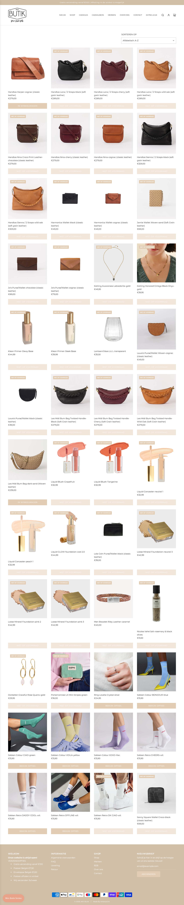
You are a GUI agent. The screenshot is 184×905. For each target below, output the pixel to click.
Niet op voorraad (71, 106)
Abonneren (149, 874)
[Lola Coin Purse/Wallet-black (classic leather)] (113, 529)
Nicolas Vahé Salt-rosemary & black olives (154, 633)
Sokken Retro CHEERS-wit (150, 755)
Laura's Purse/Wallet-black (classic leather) (25, 420)
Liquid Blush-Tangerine (106, 481)
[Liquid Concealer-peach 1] (27, 533)
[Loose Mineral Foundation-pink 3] (70, 598)
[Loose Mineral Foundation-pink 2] (27, 598)
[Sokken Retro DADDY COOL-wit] (27, 792)
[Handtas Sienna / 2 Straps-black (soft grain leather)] (156, 133)
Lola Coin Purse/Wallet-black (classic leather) (112, 555)
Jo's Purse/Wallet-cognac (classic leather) (67, 289)
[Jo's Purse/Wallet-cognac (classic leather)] (70, 263)
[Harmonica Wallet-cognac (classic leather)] (113, 198)
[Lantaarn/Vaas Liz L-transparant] (113, 328)
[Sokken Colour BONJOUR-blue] (156, 671)
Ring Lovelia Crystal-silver (107, 695)
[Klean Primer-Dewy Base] (27, 328)
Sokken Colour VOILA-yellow (65, 755)
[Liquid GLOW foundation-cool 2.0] (70, 528)
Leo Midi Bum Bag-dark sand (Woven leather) (27, 485)
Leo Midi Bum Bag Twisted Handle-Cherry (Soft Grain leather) (111, 420)
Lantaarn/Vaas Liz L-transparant (110, 351)
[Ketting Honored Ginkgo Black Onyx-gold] (156, 262)
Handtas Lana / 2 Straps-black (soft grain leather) (68, 93)
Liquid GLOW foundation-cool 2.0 (68, 552)
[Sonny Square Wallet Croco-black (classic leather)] (156, 793)
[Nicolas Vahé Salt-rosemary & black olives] (156, 603)
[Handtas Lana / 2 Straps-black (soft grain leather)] (70, 68)
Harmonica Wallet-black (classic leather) (67, 224)
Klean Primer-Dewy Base (20, 351)
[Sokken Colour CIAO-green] (27, 732)
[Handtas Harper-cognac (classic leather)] (27, 68)
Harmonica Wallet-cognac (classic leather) (111, 224)
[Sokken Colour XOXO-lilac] (113, 732)
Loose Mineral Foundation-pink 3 (67, 621)
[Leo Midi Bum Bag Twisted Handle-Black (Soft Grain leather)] (70, 394)
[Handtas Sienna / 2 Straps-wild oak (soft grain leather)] (27, 198)
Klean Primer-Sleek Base (63, 351)
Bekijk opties (113, 706)
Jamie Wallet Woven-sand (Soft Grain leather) (155, 224)
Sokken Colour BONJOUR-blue (152, 695)
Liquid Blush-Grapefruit (63, 481)
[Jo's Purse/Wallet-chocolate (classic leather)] (27, 263)
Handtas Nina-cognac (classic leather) (113, 157)
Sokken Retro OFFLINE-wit (64, 815)
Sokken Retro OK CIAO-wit (107, 815)
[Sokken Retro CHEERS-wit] (156, 732)
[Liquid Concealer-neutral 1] (156, 463)
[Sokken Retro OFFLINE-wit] (70, 792)
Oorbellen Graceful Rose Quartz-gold (26, 695)
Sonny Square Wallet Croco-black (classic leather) (153, 819)
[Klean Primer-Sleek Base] (70, 328)
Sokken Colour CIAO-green (21, 755)
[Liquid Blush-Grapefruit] (70, 458)
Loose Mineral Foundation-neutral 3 (155, 552)
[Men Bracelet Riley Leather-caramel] (113, 598)
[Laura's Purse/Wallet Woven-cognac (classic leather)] (156, 329)
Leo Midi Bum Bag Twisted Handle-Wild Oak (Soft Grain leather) (154, 420)
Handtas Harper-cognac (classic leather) (24, 93)
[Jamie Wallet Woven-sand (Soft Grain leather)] (156, 198)
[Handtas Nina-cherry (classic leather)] (70, 133)
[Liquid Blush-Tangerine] (113, 458)
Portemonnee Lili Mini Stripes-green (69, 695)
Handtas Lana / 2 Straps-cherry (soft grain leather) (112, 93)
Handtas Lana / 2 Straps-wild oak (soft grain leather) (156, 93)
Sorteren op (129, 34)
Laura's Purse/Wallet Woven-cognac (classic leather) (155, 355)
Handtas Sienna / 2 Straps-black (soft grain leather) (155, 159)
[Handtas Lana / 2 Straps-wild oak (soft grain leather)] (156, 68)
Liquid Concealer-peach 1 (20, 561)
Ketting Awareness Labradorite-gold (112, 286)
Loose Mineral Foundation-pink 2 (24, 621)
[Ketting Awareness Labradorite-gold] (113, 262)
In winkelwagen (27, 106)
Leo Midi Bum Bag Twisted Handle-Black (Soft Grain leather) (68, 420)
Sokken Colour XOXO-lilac (107, 755)
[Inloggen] (169, 15)
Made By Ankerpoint (101, 902)
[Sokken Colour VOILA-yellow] (70, 732)
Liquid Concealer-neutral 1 (150, 491)
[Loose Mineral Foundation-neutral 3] (156, 528)
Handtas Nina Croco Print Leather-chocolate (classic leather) (25, 159)
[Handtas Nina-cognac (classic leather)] (113, 133)
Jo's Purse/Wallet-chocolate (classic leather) (25, 289)
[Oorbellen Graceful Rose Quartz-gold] (27, 671)
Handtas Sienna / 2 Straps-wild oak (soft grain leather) (25, 224)
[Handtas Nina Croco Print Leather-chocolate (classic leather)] (27, 133)
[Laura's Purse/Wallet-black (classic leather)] (27, 394)
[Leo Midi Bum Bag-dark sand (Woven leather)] (27, 459)
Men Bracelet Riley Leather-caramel (112, 621)
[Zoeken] (163, 15)
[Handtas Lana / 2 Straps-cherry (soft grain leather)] (113, 68)
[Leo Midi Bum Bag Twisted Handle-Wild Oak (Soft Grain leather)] (156, 394)
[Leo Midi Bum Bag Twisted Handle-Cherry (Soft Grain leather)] (113, 394)
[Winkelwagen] (175, 15)
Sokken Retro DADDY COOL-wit (24, 815)
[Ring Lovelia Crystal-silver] (113, 671)
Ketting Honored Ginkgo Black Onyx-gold (155, 287)
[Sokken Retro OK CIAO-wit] (113, 792)
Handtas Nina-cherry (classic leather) (69, 157)
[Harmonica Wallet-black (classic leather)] (70, 198)
